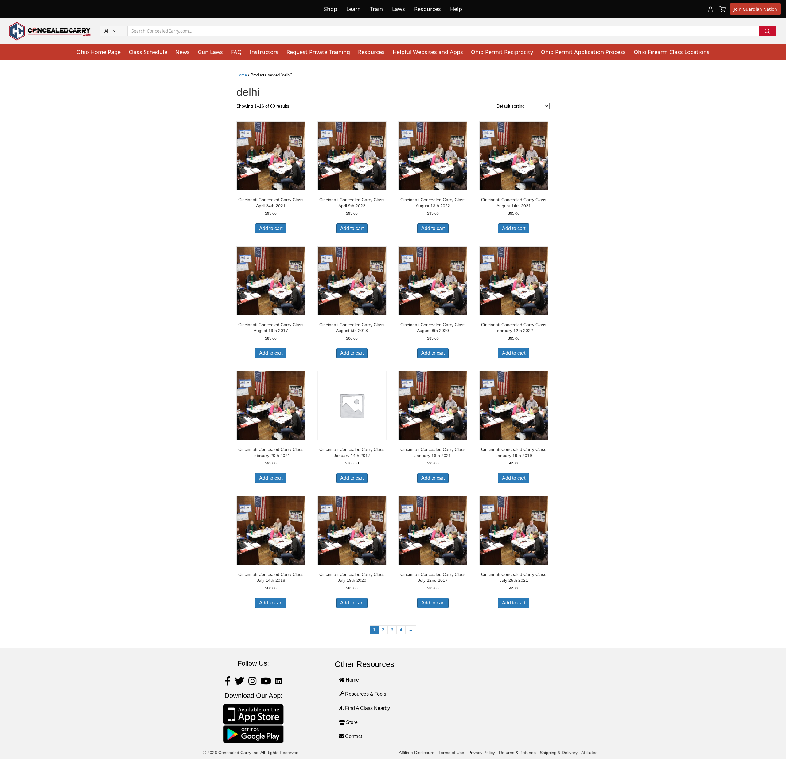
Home (241, 75)
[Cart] (722, 9)
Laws (398, 9)
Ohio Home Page (98, 52)
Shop (330, 9)
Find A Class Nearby (367, 708)
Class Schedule (148, 52)
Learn (353, 9)
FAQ (236, 52)
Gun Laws (210, 52)
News (182, 52)
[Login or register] (710, 9)
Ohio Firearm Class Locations (672, 52)
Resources (427, 9)
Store (351, 722)
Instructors (264, 52)
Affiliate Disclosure (416, 752)
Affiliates (589, 752)
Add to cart (270, 228)
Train (376, 9)
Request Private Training (318, 52)
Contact (353, 736)
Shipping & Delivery (559, 752)
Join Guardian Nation (755, 9)
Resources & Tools (365, 694)
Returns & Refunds (517, 752)
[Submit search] (767, 31)
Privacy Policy (481, 752)
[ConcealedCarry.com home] (50, 31)
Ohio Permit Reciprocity (502, 52)
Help (456, 9)
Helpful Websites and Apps (428, 52)
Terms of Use (451, 752)
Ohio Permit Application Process (583, 52)
